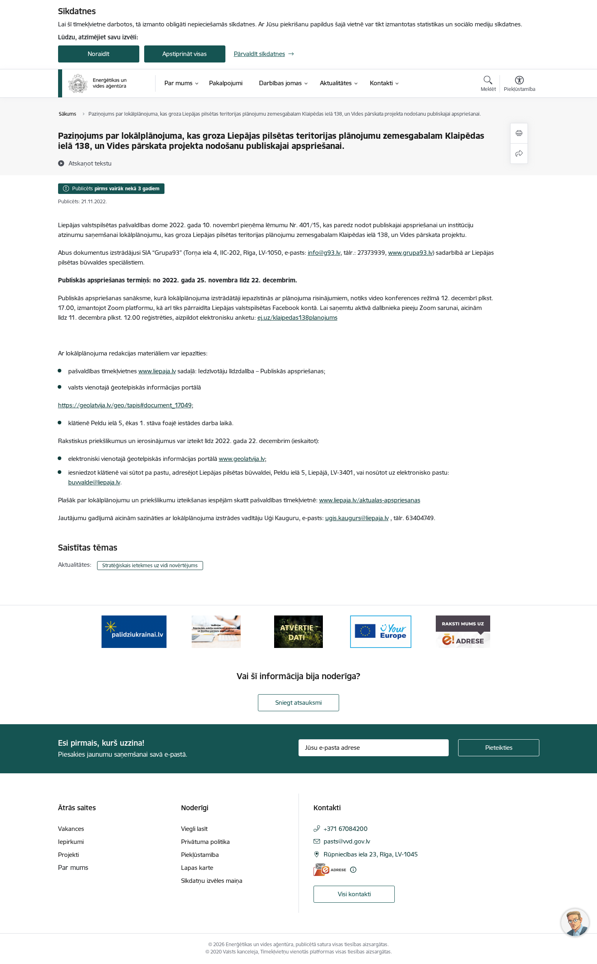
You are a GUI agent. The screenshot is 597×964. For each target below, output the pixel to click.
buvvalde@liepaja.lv (94, 482)
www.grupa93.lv (410, 252)
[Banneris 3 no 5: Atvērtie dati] (298, 631)
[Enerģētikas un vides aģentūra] (97, 83)
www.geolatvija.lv (242, 459)
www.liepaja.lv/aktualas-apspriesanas (369, 500)
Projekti (68, 855)
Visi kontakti (354, 894)
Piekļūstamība (200, 855)
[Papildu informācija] (353, 870)
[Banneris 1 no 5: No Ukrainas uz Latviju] (134, 631)
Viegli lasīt (194, 829)
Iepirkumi (71, 842)
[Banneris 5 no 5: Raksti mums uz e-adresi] (463, 631)
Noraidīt (98, 54)
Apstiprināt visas (184, 54)
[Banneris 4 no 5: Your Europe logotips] (381, 631)
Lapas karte (197, 867)
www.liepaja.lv (157, 371)
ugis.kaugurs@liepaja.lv (357, 518)
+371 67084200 (346, 829)
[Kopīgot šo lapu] (519, 154)
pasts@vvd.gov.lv (347, 841)
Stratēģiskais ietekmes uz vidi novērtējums (150, 565)
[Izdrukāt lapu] (519, 133)
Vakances (71, 829)
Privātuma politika (205, 842)
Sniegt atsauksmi (298, 702)
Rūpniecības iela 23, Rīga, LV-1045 (371, 854)
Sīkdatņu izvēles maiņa (211, 880)
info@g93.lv (324, 252)
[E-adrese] (330, 869)
